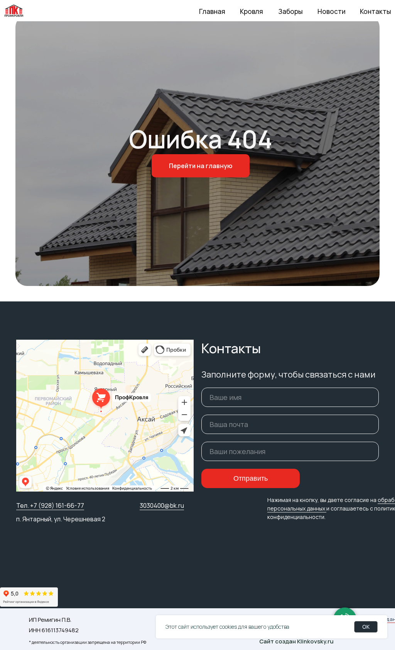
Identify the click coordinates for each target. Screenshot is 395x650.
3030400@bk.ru (162, 505)
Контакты (375, 11)
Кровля (251, 11)
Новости (331, 11)
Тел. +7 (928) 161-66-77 (50, 505)
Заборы (290, 11)
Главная (212, 11)
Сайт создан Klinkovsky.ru (296, 641)
